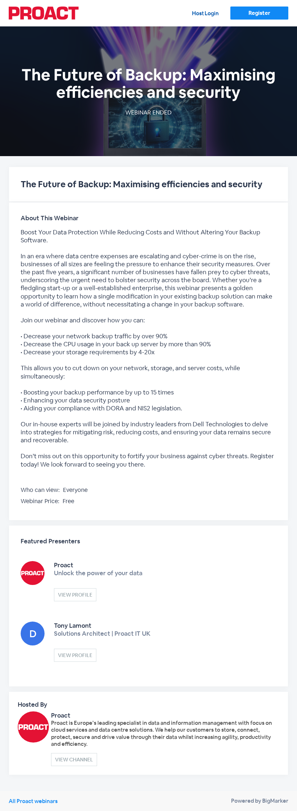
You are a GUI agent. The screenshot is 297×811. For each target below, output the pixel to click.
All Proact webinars (33, 801)
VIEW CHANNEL (74, 759)
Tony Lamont (72, 626)
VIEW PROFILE (75, 594)
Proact (63, 565)
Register (259, 12)
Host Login (205, 13)
